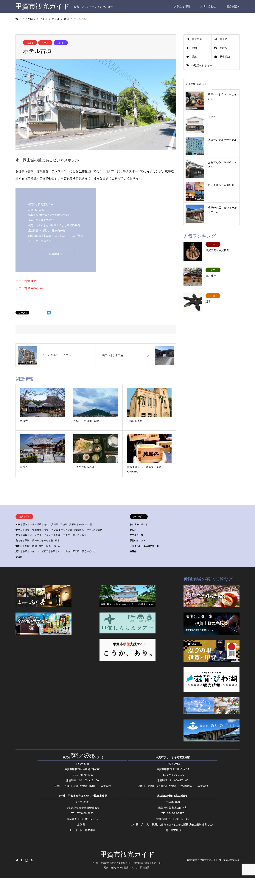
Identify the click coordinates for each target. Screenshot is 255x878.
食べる (18, 530)
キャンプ (34, 535)
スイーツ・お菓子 (39, 551)
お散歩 (223, 47)
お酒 (53, 551)
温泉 (194, 56)
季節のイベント (137, 540)
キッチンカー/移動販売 (72, 530)
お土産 (223, 39)
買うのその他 (89, 551)
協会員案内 (233, 6)
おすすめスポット (139, 524)
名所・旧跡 (35, 524)
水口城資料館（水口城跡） (172, 795)
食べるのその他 (94, 530)
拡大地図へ (55, 253)
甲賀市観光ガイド (127, 854)
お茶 (25, 551)
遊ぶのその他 (79, 535)
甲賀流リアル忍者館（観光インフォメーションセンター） (82, 756)
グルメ (133, 530)
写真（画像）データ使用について (120, 867)
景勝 (27, 540)
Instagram (26, 860)
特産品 (133, 551)
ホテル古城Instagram (29, 288)
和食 (46, 530)
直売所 (76, 551)
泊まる (30, 42)
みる (17, 524)
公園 (58, 535)
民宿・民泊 (37, 546)
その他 (18, 556)
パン (60, 551)
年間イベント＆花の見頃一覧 (144, 546)
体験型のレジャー (202, 65)
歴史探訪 (225, 56)
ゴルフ (66, 535)
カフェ (54, 530)
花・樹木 (55, 540)
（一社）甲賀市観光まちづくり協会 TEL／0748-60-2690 (120, 863)
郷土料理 (36, 530)
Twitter (16, 860)
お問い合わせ (208, 6)
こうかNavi (28, 18)
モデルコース (136, 535)
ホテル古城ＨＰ (25, 281)
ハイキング (47, 535)
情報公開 (144, 867)
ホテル (45, 42)
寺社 (46, 524)
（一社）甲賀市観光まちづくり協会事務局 (82, 795)
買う (17, 551)
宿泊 (194, 47)
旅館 (27, 546)
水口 (60, 42)
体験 (25, 535)
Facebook (21, 860)
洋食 (27, 530)
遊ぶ (17, 535)
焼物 (67, 551)
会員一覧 (156, 863)
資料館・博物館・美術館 (63, 524)
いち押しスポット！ (197, 83)
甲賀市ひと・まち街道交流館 (173, 757)
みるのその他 (85, 524)
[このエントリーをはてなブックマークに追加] (49, 313)
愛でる (18, 540)
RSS (31, 860)
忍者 (25, 524)
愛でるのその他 (40, 540)
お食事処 (197, 39)
